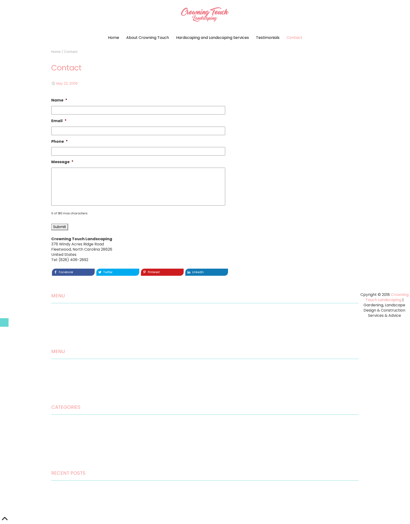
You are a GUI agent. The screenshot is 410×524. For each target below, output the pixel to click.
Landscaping (63, 454)
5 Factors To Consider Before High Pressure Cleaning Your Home (111, 499)
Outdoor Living (64, 464)
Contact (294, 37)
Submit (59, 227)
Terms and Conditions (71, 398)
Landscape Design (68, 443)
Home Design (63, 423)
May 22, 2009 (67, 83)
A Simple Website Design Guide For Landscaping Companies (107, 509)
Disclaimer (61, 378)
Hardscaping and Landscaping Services (212, 37)
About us (59, 322)
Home (113, 37)
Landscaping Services (71, 332)
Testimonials (268, 37)
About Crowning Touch (147, 37)
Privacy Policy (64, 388)
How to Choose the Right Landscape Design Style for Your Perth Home (116, 489)
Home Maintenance (69, 433)
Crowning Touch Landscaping (387, 297)
